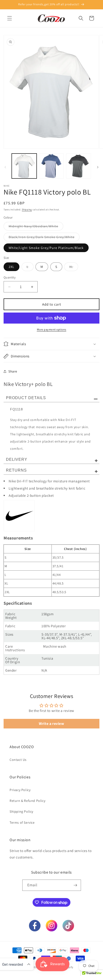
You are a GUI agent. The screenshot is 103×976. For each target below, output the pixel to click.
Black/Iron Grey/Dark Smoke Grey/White (44, 238)
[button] (9, 18)
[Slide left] (5, 167)
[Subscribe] (75, 885)
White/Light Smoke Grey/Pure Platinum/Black (46, 248)
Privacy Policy (20, 790)
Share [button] (12, 371)
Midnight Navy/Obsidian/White (36, 227)
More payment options (51, 329)
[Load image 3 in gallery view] (78, 166)
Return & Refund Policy (27, 801)
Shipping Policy (21, 811)
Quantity (10, 277)
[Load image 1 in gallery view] (24, 166)
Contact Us (18, 759)
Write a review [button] (51, 723)
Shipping (27, 209)
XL (73, 267)
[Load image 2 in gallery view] (51, 166)
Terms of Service (22, 822)
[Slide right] (97, 167)
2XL (11, 267)
